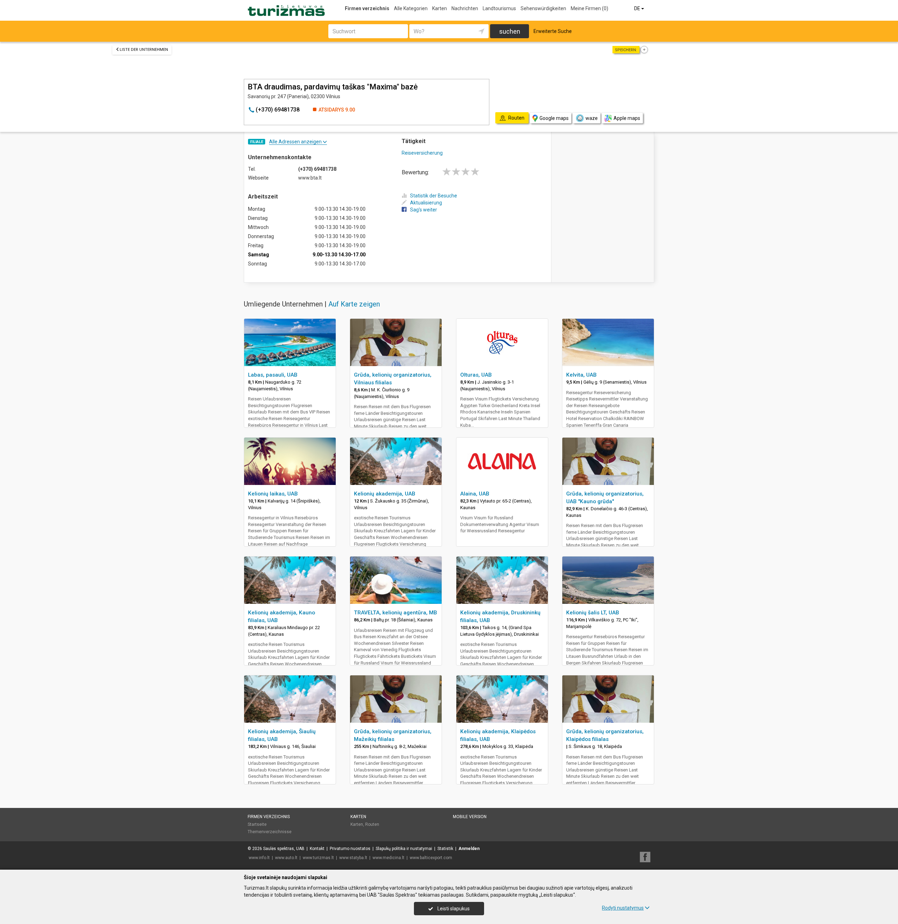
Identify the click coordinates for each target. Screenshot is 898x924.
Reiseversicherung (422, 153)
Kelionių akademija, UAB (384, 494)
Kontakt (317, 848)
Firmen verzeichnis (367, 8)
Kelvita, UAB (581, 375)
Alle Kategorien (411, 8)
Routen (372, 824)
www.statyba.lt (353, 857)
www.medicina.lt (388, 857)
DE (637, 8)
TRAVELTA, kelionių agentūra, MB (395, 612)
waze (591, 118)
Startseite (257, 824)
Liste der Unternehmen (144, 49)
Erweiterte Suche (553, 31)
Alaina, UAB (474, 494)
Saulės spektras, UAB (283, 848)
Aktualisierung (426, 202)
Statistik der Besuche (433, 195)
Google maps (554, 118)
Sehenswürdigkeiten (543, 8)
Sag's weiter (423, 210)
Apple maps (627, 118)
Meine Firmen (589, 8)
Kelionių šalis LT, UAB (592, 612)
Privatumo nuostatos (350, 848)
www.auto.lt (286, 857)
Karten (439, 8)
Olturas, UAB (476, 375)
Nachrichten (464, 8)
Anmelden (469, 848)
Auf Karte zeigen (354, 304)
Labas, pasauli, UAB (272, 375)
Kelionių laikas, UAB (273, 494)
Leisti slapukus (453, 908)
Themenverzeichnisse (269, 831)
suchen (509, 31)
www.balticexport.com (431, 857)
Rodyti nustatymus (623, 908)
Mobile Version (470, 816)
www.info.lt (259, 857)
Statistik (445, 848)
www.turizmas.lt (318, 857)
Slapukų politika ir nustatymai (404, 848)
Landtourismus (499, 8)
